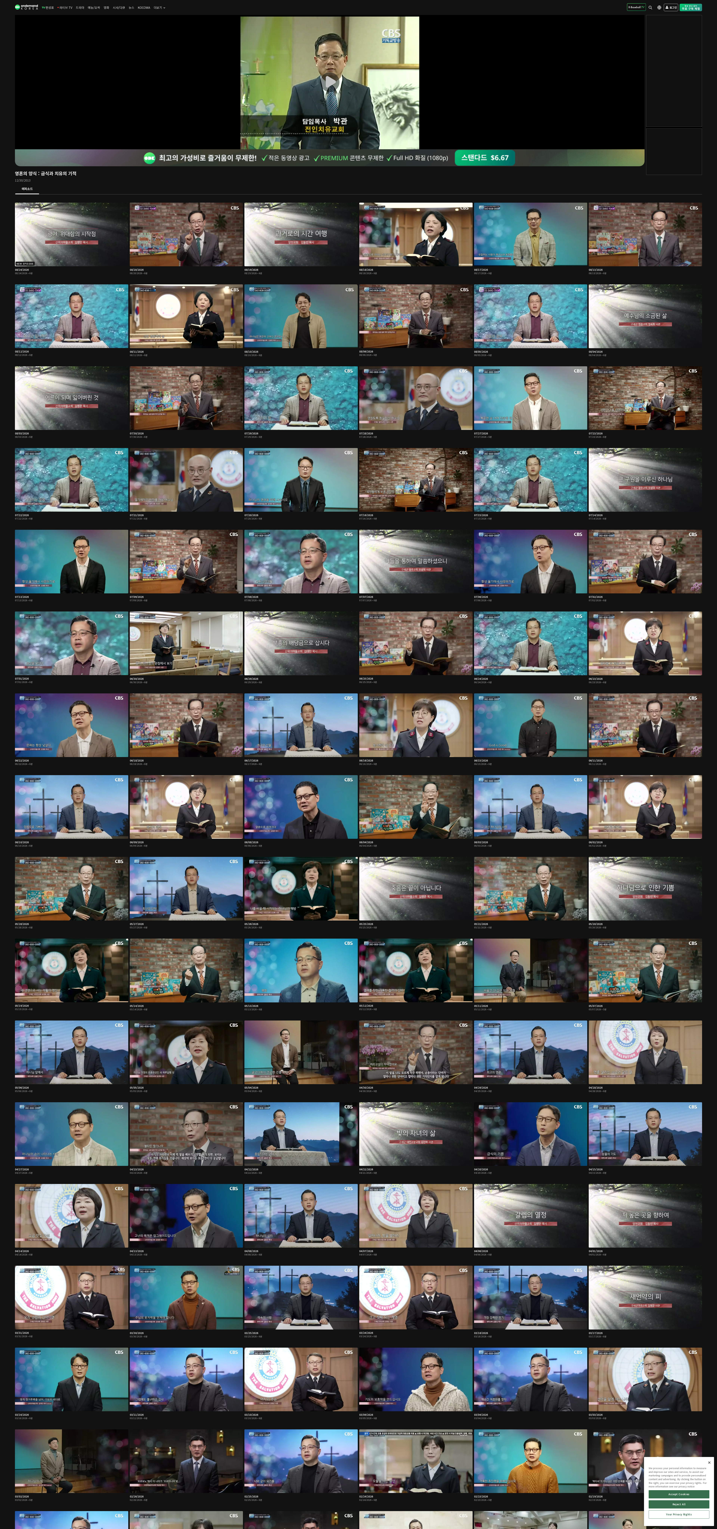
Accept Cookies (679, 1494)
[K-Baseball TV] (636, 7)
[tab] (27, 189)
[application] (330, 82)
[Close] (709, 1462)
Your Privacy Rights (679, 1514)
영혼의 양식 (26, 173)
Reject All (679, 1504)
